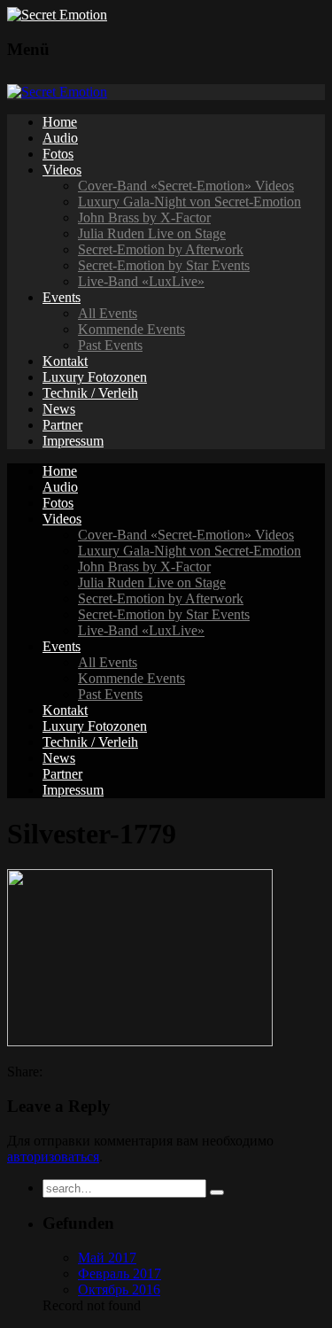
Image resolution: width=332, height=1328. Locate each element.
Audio (60, 137)
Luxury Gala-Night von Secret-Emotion (189, 201)
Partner (62, 424)
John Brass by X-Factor (144, 217)
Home (59, 121)
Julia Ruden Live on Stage (152, 233)
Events (61, 297)
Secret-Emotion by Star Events (164, 265)
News (58, 408)
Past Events (110, 345)
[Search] (217, 1192)
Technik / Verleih (90, 392)
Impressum (73, 440)
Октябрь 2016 (119, 1289)
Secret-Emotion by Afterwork (160, 249)
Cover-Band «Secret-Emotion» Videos (186, 185)
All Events (107, 313)
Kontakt (65, 361)
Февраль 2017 (119, 1273)
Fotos (57, 153)
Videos (61, 169)
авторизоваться (53, 1156)
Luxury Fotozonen (94, 376)
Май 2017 (107, 1257)
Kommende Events (131, 329)
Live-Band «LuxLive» (141, 281)
